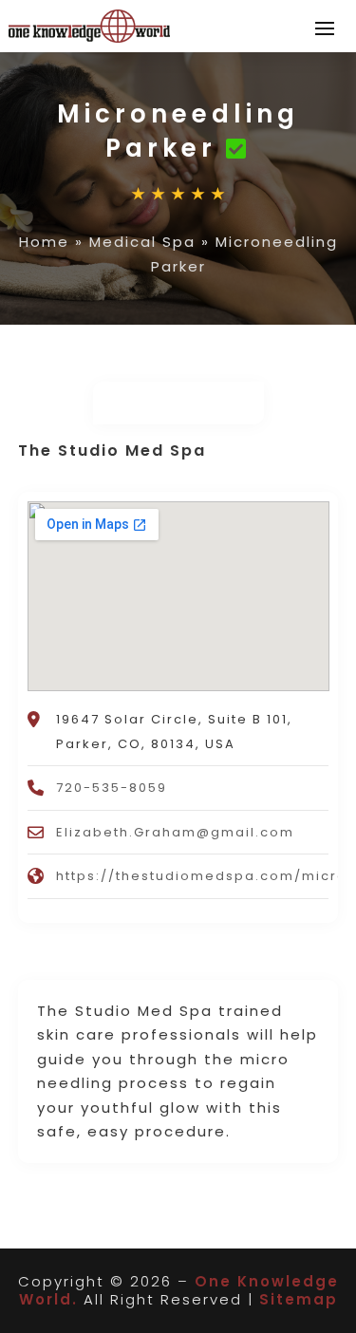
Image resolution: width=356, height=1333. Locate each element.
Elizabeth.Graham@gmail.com (175, 832)
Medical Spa (142, 242)
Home (44, 242)
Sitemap (298, 1299)
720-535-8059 (111, 788)
